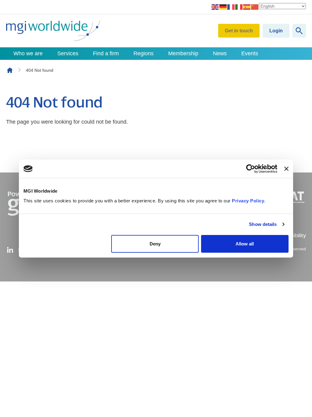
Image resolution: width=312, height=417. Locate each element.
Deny (155, 243)
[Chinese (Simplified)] (255, 7)
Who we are (28, 53)
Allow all (245, 243)
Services (67, 53)
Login (276, 30)
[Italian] (239, 7)
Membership (183, 53)
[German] (223, 7)
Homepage (9, 70)
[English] (215, 7)
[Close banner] (286, 169)
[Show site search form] (299, 31)
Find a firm (106, 53)
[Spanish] (247, 7)
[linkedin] (10, 250)
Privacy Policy (248, 200)
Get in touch (239, 30)
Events (249, 53)
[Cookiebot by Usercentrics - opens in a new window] (250, 168)
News (220, 53)
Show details (263, 224)
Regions (143, 53)
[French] (231, 7)
